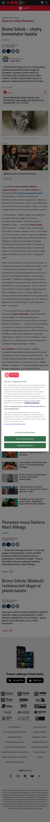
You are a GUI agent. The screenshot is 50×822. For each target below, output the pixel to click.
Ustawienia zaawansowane (25, 432)
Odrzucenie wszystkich (25, 439)
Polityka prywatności (32, 403)
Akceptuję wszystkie (25, 445)
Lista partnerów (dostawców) (14, 424)
